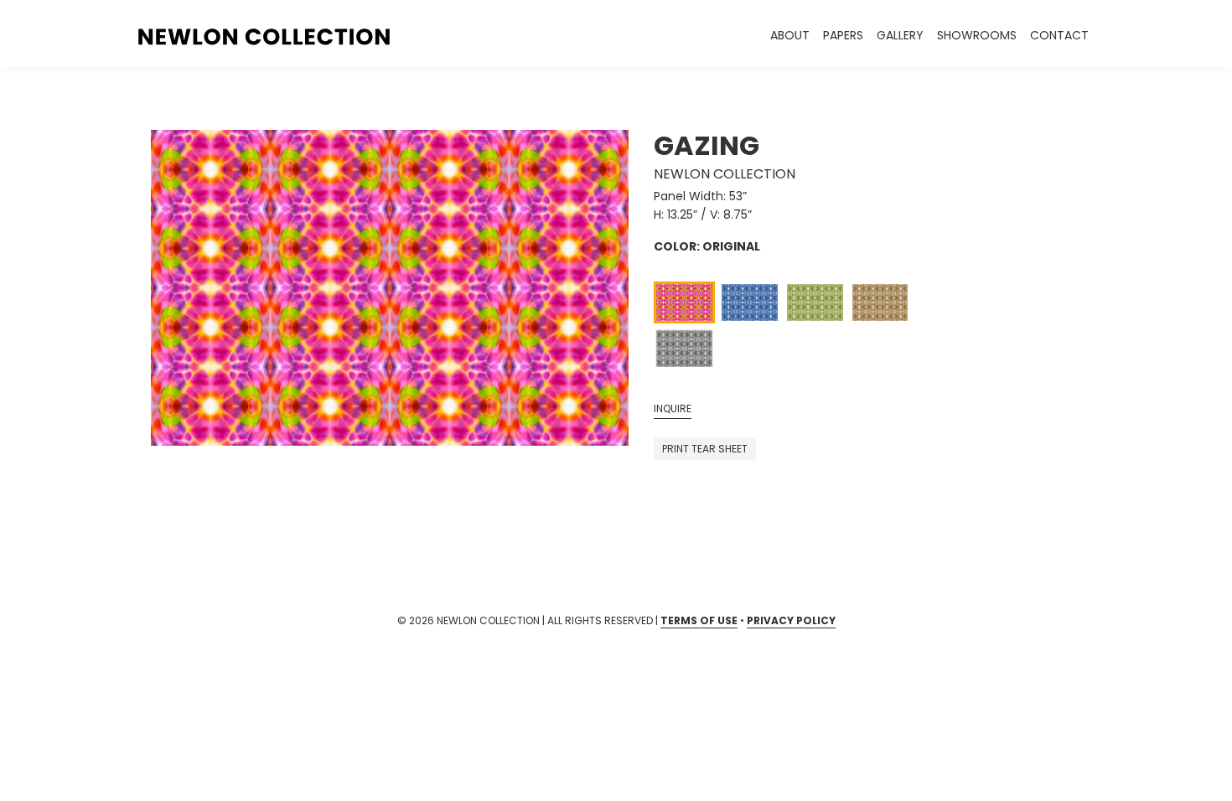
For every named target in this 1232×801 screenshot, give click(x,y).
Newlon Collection (724, 173)
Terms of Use (699, 620)
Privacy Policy (791, 620)
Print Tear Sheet (705, 449)
